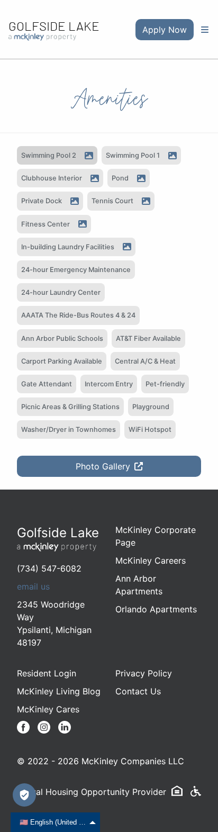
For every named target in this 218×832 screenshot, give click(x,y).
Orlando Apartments (156, 609)
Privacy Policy (143, 673)
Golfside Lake (53, 25)
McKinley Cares (48, 709)
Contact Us (138, 691)
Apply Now (164, 29)
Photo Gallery (103, 466)
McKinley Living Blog (59, 691)
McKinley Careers (150, 560)
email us (33, 586)
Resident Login (46, 673)
